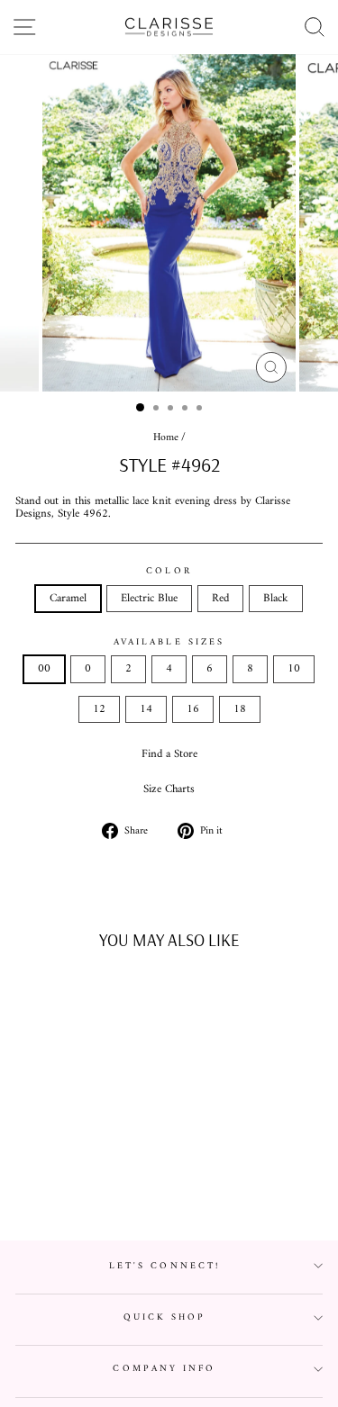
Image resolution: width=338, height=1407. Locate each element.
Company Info (164, 1368)
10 (294, 669)
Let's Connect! (164, 1266)
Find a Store (169, 754)
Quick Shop (164, 1317)
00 (44, 669)
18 (239, 709)
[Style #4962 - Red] (84, 1182)
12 (99, 709)
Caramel (68, 599)
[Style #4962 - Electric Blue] (63, 1182)
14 (146, 709)
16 (193, 709)
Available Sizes (169, 642)
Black (275, 599)
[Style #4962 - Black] (105, 1182)
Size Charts (169, 789)
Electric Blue (149, 599)
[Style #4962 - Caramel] (43, 1182)
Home (165, 437)
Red (220, 599)
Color (168, 571)
